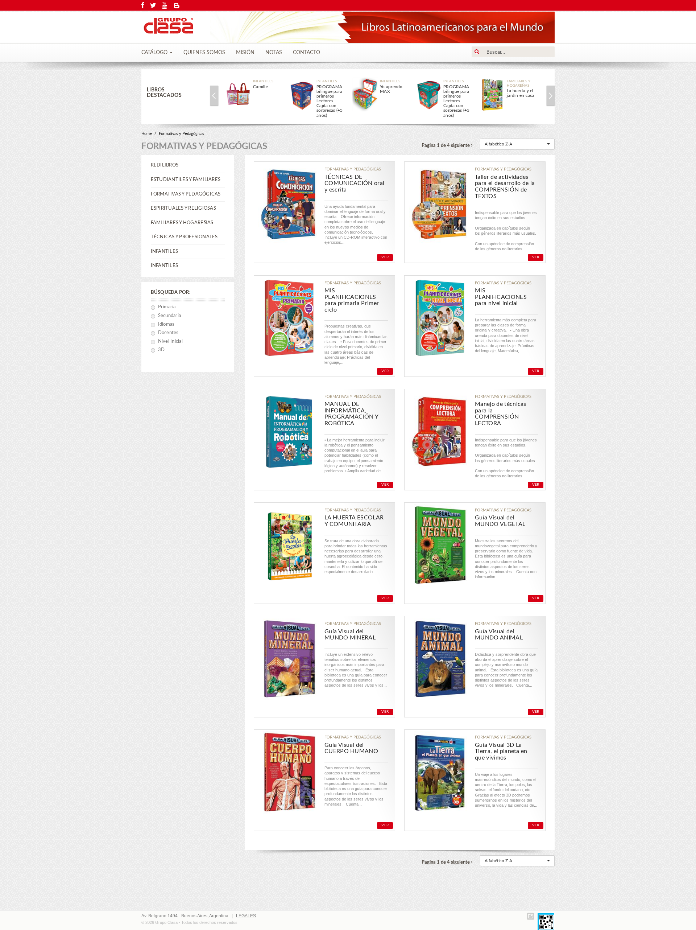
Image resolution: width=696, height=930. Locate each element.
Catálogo (155, 52)
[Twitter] (153, 5)
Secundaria (169, 315)
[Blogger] (177, 5)
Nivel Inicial (170, 341)
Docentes (168, 332)
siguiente (461, 145)
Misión (245, 52)
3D (161, 349)
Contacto (306, 52)
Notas (273, 52)
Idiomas (166, 324)
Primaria (167, 307)
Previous (214, 96)
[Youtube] (164, 5)
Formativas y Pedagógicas (181, 134)
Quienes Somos (204, 52)
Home (146, 134)
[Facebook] (142, 5)
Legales (246, 915)
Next (551, 96)
